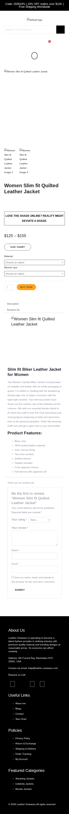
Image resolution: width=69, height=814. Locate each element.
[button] (34, 55)
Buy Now (26, 287)
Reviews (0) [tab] (13, 309)
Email (15, 563)
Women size (10, 267)
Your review (20, 527)
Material (8, 256)
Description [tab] (13, 303)
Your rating (19, 519)
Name (15, 550)
